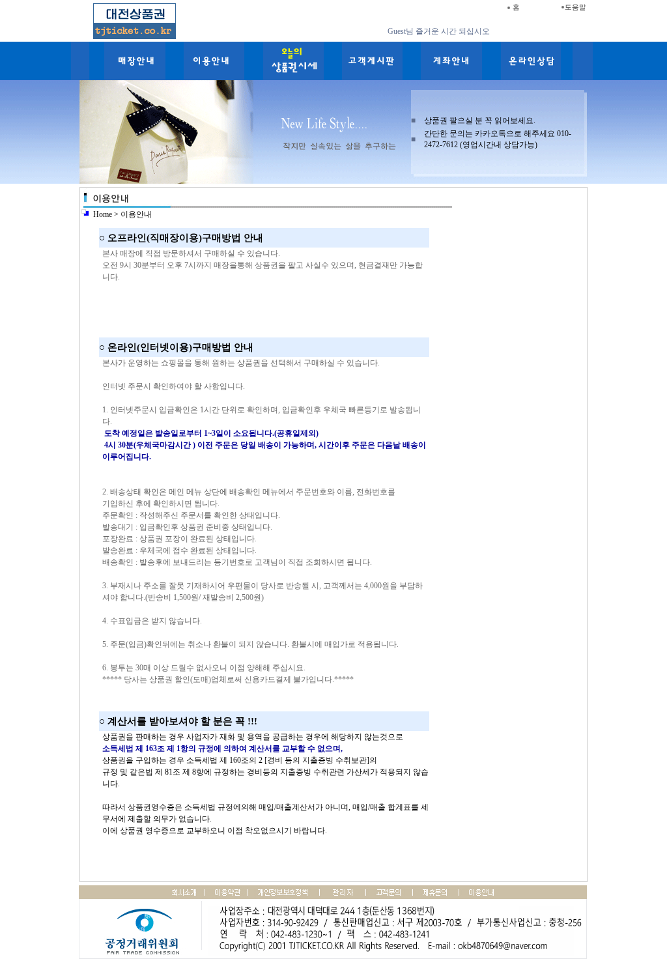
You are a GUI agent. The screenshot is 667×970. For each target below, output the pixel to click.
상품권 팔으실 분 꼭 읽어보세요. (479, 120)
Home (102, 214)
